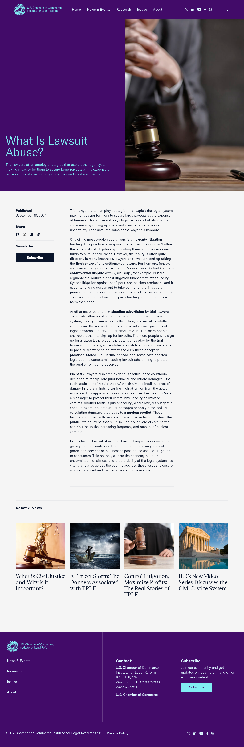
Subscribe (35, 257)
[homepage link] (38, 9)
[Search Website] (226, 9)
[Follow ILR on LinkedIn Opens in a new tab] (193, 9)
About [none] (157, 9)
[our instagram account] (211, 9)
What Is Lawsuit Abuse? (47, 146)
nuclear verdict (139, 412)
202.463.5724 (126, 687)
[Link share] (38, 234)
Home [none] (76, 9)
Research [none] (123, 9)
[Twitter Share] (24, 234)
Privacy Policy (117, 733)
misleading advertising (125, 311)
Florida (109, 355)
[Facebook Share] (17, 234)
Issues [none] (142, 9)
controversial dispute (87, 273)
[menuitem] (76, 9)
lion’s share (85, 263)
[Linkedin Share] (31, 234)
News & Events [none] (98, 9)
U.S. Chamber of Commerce (137, 694)
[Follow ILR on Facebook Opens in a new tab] (205, 9)
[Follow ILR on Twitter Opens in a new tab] (187, 9)
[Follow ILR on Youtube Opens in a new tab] (199, 9)
